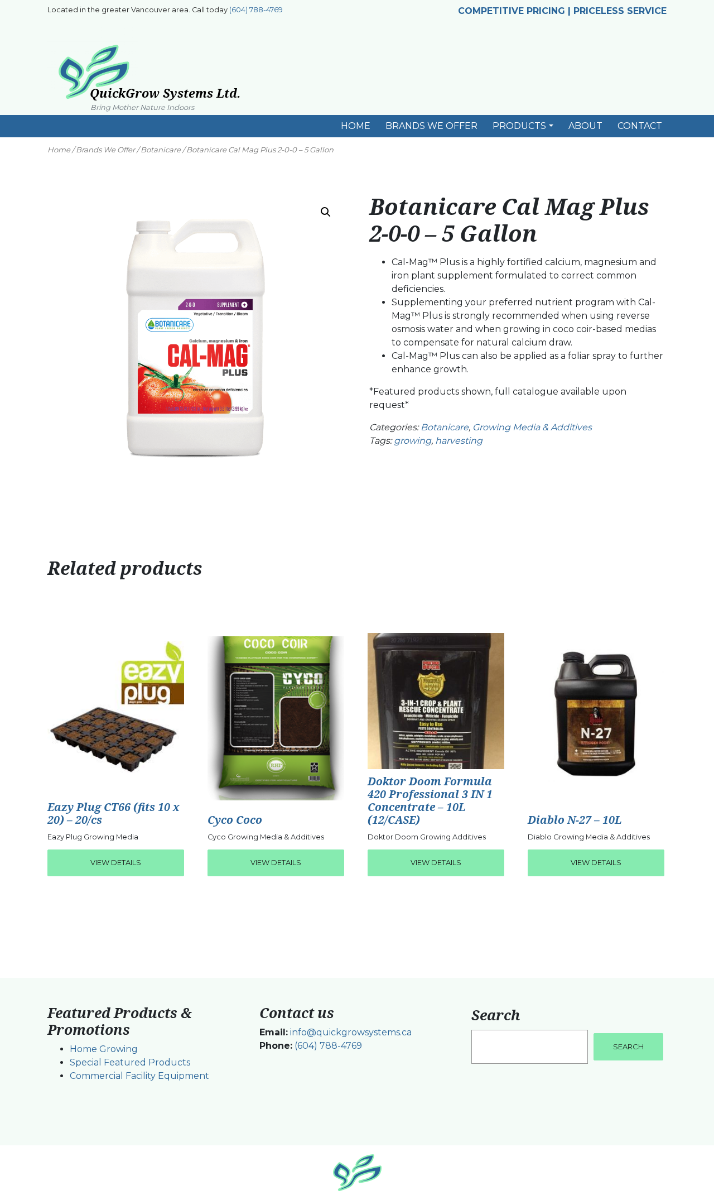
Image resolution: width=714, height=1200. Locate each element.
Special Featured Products (130, 1062)
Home (58, 149)
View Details (115, 862)
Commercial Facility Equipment (139, 1076)
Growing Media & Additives (532, 427)
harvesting (459, 440)
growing (412, 440)
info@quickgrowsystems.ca (351, 1032)
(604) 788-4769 (256, 10)
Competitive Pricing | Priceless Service (562, 11)
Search (495, 1014)
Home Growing (104, 1049)
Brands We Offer (105, 149)
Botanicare (161, 149)
